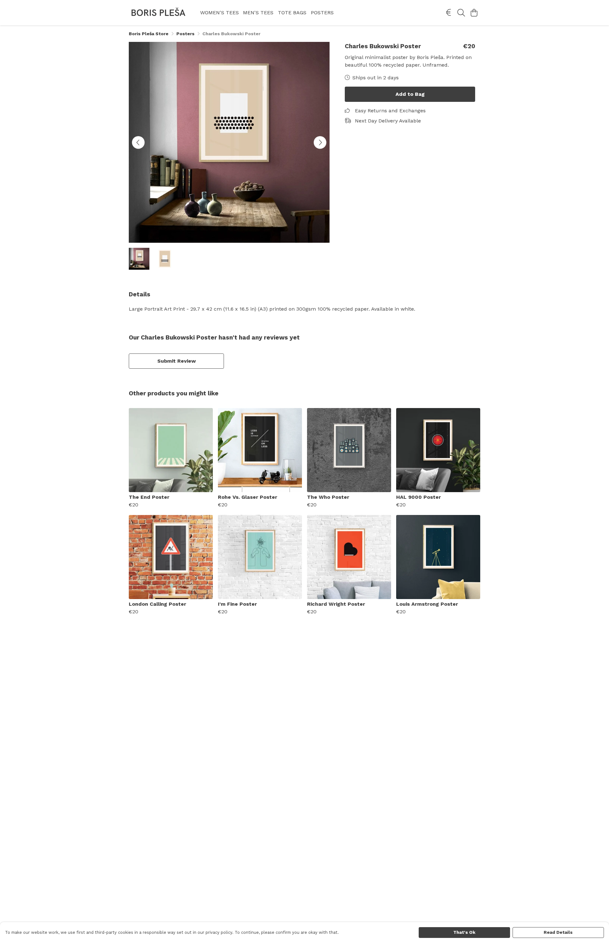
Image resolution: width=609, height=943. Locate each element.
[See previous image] (138, 142)
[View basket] (474, 12)
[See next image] (320, 142)
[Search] (461, 12)
